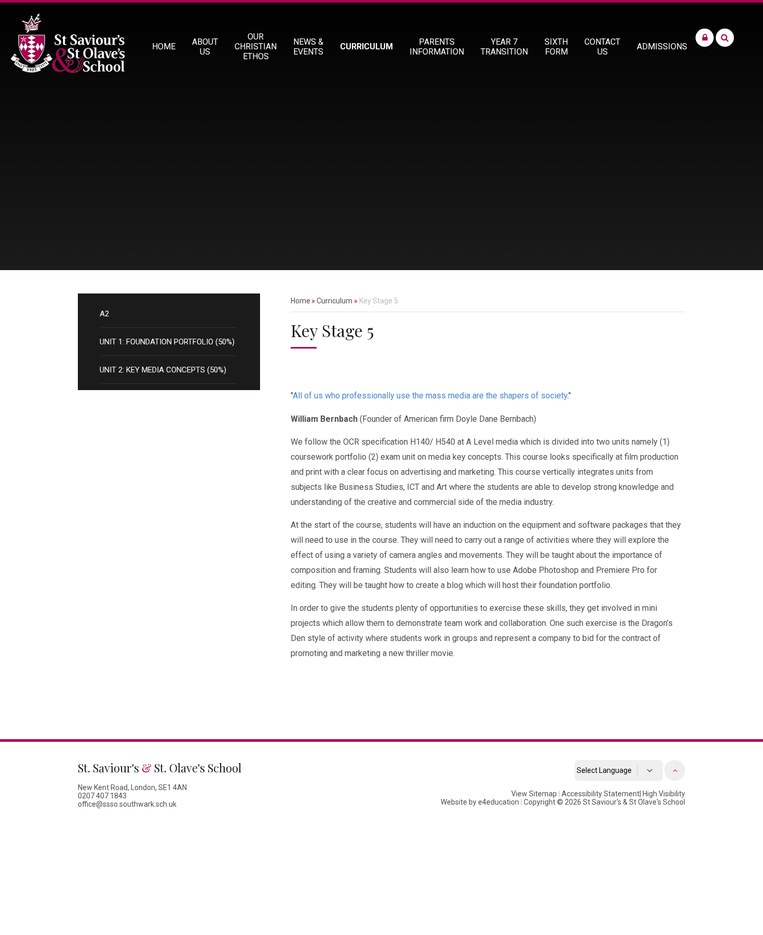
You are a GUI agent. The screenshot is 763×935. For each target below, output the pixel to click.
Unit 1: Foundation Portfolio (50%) (167, 341)
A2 (104, 313)
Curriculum (334, 301)
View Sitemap (534, 794)
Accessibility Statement (600, 794)
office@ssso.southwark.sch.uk (127, 804)
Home (300, 301)
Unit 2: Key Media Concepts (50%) (163, 370)
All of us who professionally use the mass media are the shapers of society (430, 395)
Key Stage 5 (378, 301)
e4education (498, 802)
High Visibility (664, 794)
